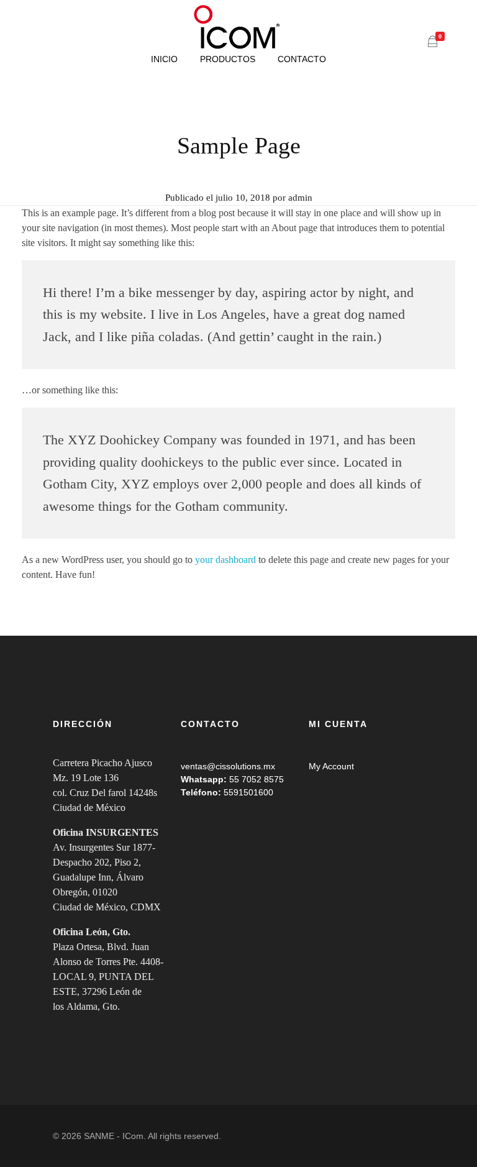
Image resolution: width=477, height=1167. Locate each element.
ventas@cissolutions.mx (228, 766)
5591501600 (248, 792)
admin (300, 198)
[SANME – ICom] (238, 27)
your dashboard (225, 559)
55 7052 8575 (256, 779)
